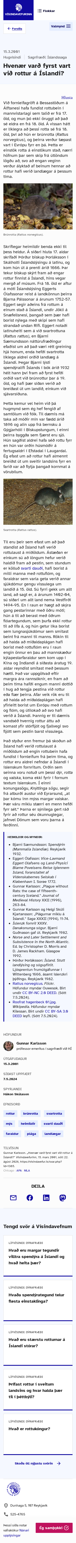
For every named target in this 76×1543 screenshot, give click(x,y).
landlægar (53, 1134)
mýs (9, 1124)
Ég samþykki (51, 1528)
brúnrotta (30, 1113)
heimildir (28, 1124)
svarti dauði (32, 568)
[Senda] (13, 1198)
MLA (27, 1170)
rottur (10, 1113)
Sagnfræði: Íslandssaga (47, 57)
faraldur (12, 1134)
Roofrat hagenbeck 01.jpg (34, 1002)
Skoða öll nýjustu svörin (34, 1463)
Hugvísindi (12, 57)
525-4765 (17, 1514)
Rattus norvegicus (27, 983)
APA (19, 1170)
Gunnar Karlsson (31, 1043)
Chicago (8, 1170)
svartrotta (54, 1113)
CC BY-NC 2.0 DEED (39, 992)
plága (31, 1134)
